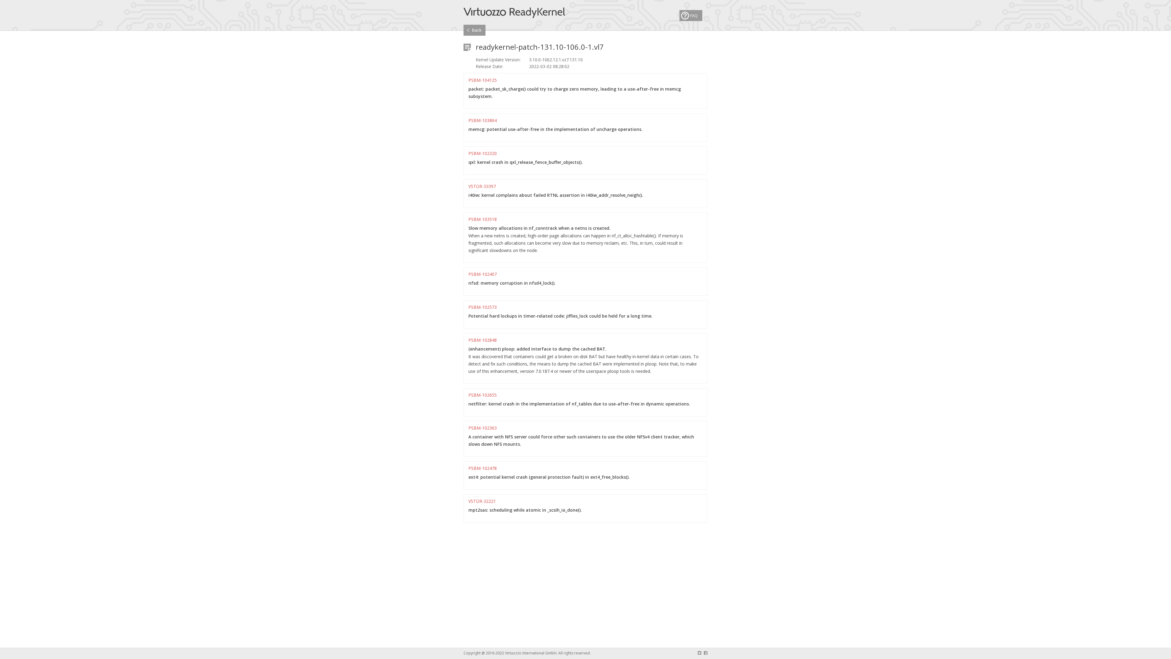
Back (477, 30)
